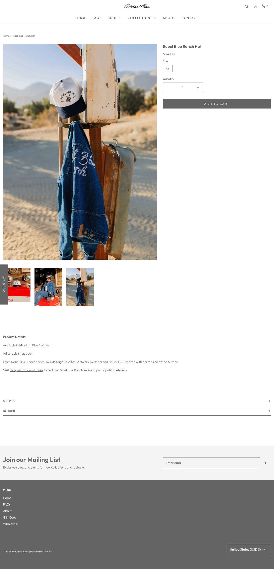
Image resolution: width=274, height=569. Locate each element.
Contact (190, 18)
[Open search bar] (246, 6)
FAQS (97, 18)
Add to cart (216, 104)
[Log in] (255, 6)
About (169, 18)
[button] (16, 285)
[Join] (265, 462)
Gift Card (9, 517)
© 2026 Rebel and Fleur (16, 551)
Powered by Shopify (41, 551)
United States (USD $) (245, 549)
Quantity (168, 79)
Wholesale (10, 524)
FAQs (7, 504)
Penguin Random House (26, 370)
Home (81, 18)
